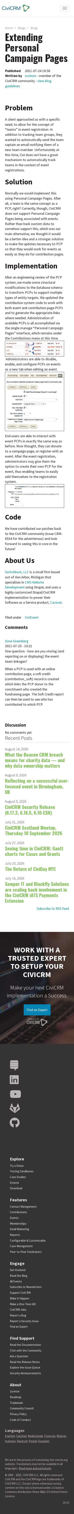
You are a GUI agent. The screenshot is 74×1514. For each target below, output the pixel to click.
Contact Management (23, 1206)
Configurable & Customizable (28, 1240)
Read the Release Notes (25, 1362)
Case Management (21, 1246)
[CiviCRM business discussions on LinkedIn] (14, 1080)
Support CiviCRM (20, 1292)
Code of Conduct (20, 1420)
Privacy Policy (18, 1414)
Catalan (21, 1436)
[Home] (15, 8)
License (15, 1391)
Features (18, 1200)
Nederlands (35, 1436)
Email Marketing (19, 1229)
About (15, 1384)
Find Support (22, 1338)
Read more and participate (35, 1468)
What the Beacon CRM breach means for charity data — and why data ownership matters (35, 760)
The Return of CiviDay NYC (30, 868)
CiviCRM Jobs (18, 1309)
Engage (17, 1263)
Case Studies (18, 1177)
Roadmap (15, 1397)
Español (43, 1441)
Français (50, 1436)
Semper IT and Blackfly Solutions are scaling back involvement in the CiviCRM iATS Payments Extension (37, 892)
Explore (17, 1159)
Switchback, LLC (17, 572)
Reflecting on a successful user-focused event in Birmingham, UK (37, 786)
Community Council (22, 1408)
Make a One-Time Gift (23, 1304)
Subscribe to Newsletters (26, 1287)
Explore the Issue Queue (25, 1367)
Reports (15, 1235)
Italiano (10, 1441)
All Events (16, 1281)
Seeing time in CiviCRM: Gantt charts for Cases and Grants (34, 851)
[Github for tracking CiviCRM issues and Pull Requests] (14, 1123)
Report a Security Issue (24, 1321)
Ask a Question (19, 1356)
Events (14, 1218)
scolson (30, 75)
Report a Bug (18, 1315)
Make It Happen (19, 1298)
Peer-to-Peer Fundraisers (26, 1252)
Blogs (21, 28)
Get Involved (17, 1270)
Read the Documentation (25, 1345)
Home (9, 28)
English (10, 1436)
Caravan (56, 602)
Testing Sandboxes (22, 1171)
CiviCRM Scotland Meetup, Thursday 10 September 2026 (33, 830)
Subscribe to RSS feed (53, 908)
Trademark (16, 1403)
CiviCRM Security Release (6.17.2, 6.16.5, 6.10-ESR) (30, 809)
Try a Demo (17, 1166)
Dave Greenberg (16, 641)
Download (16, 1188)
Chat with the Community (25, 1350)
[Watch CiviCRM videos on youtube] (15, 1094)
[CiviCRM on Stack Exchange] (14, 1065)
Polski (33, 1441)
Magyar (62, 1436)
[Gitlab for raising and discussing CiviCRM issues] (15, 1108)
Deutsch (22, 1441)
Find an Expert (37, 1009)
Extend (14, 1183)
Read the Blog (18, 1276)
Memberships (18, 1223)
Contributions (18, 1212)
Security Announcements (25, 1373)
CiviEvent (31, 617)
